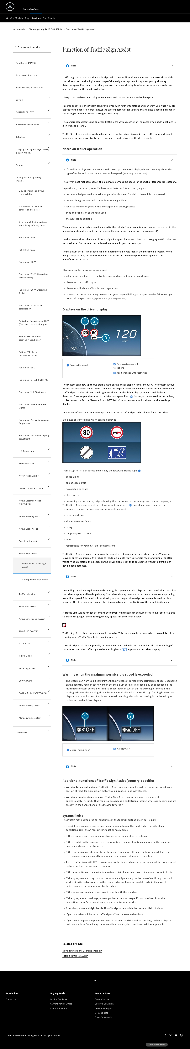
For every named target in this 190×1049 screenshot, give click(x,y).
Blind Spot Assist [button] (27, 606)
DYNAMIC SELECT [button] (25, 112)
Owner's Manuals (103, 1017)
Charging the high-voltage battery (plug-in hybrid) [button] (32, 151)
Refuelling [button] (21, 137)
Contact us (11, 999)
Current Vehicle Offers (61, 1003)
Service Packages (103, 1008)
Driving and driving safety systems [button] (28, 179)
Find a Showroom (58, 1008)
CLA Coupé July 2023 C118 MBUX (45, 29)
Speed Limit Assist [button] (28, 541)
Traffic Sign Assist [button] (28, 553)
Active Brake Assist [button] (28, 528)
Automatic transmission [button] (27, 124)
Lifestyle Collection (104, 1003)
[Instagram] (181, 1035)
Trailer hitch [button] (22, 732)
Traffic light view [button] (27, 594)
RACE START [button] (25, 643)
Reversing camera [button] (27, 668)
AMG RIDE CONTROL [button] (29, 631)
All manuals (19, 29)
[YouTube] (176, 1035)
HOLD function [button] (26, 451)
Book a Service (102, 999)
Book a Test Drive (58, 999)
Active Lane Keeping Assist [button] (32, 618)
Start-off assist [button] (26, 463)
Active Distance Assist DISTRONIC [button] (30, 502)
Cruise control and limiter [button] (31, 488)
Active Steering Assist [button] (29, 516)
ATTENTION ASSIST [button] (29, 476)
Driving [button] (19, 99)
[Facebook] (165, 1035)
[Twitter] (170, 1035)
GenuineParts (101, 1012)
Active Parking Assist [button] (29, 705)
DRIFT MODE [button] (25, 656)
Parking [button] (19, 165)
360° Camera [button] (25, 680)
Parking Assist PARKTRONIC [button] (33, 693)
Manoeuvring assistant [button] (30, 717)
